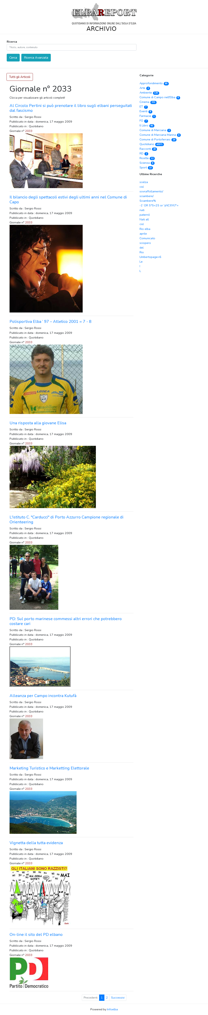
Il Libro (146, 125)
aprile (143, 234)
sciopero (145, 243)
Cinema (147, 102)
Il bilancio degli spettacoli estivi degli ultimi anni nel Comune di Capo (68, 199)
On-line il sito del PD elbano (36, 934)
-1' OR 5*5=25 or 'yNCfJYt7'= (159, 205)
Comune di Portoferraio (157, 139)
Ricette (146, 158)
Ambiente (149, 93)
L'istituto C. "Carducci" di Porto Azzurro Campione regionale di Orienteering (67, 519)
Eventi (145, 111)
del (142, 248)
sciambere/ (147, 196)
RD (143, 153)
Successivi (118, 998)
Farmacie (147, 116)
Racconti (148, 149)
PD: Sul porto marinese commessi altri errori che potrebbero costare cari (66, 621)
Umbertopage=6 (150, 257)
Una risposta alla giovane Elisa (38, 423)
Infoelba (112, 1009)
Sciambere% (148, 201)
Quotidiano (151, 144)
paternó (145, 215)
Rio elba (145, 229)
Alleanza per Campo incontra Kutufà (43, 695)
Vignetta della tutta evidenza (36, 843)
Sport (146, 167)
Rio (142, 252)
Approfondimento (153, 83)
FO (143, 121)
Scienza (146, 163)
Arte (144, 88)
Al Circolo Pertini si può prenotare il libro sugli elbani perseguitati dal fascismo (71, 108)
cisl (142, 187)
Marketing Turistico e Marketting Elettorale (49, 768)
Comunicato (147, 238)
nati (142, 210)
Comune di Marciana (155, 130)
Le (141, 262)
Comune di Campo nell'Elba (159, 97)
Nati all (144, 219)
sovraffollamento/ (151, 191)
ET (143, 107)
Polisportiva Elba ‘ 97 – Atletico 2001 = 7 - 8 (50, 321)
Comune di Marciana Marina (159, 135)
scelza (144, 182)
